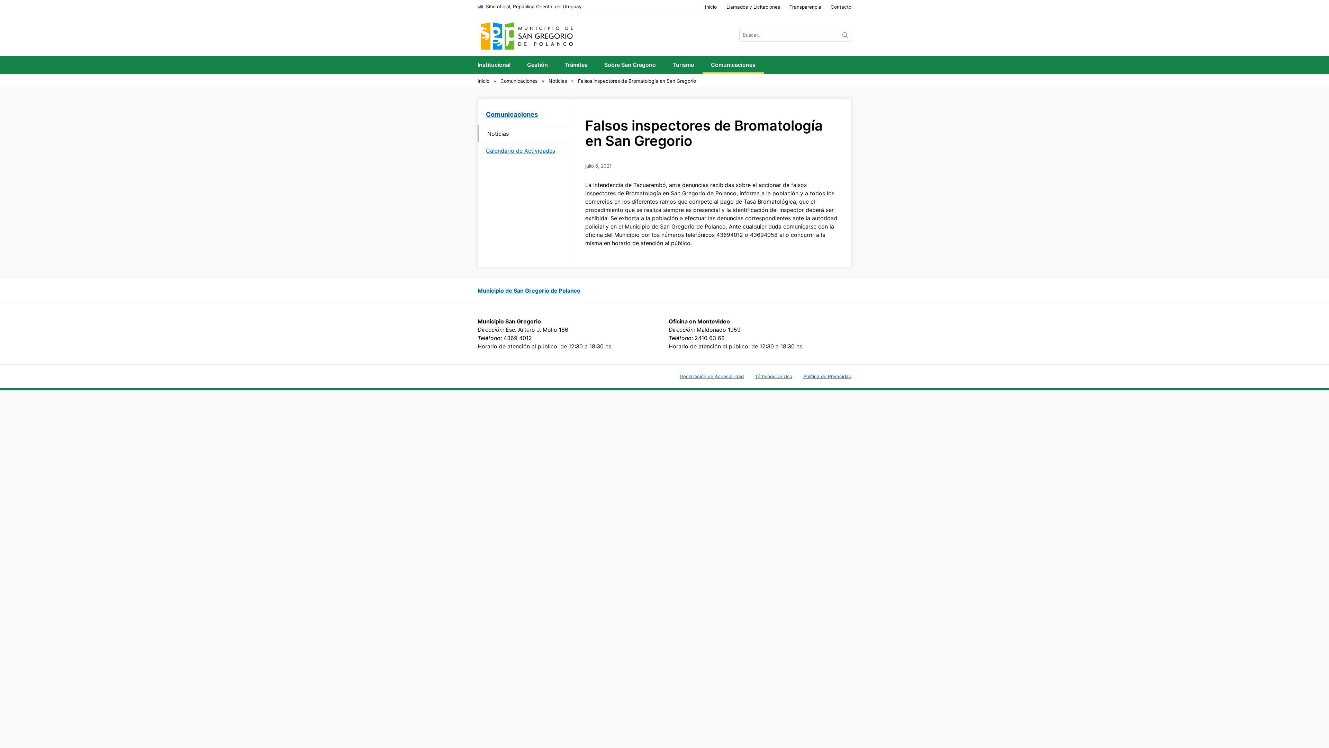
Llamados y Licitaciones (753, 7)
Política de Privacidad (827, 376)
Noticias (558, 81)
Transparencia (805, 7)
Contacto (841, 7)
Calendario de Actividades (520, 150)
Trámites (576, 64)
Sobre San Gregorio (630, 64)
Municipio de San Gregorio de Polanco (529, 290)
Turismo (683, 64)
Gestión (537, 64)
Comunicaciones (733, 64)
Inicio (711, 7)
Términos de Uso (773, 376)
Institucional (494, 64)
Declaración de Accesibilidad (712, 376)
